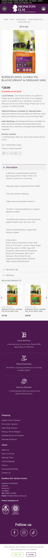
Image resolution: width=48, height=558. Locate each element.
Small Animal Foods (35, 19)
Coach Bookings (8, 461)
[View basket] (43, 8)
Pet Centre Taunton (9, 424)
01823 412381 (10, 493)
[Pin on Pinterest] (16, 153)
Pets (12, 19)
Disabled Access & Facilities (13, 435)
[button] (4, 8)
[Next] (46, 302)
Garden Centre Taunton (11, 420)
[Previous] (1, 302)
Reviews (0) (12, 269)
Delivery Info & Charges (11, 432)
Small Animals (21, 19)
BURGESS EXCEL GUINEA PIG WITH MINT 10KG (35, 310)
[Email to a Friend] (12, 153)
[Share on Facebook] (8, 153)
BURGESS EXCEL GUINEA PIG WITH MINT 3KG (12, 310)
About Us (5, 450)
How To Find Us (8, 454)
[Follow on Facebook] (14, 532)
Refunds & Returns (9, 439)
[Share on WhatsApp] (4, 153)
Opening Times (8, 458)
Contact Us (6, 473)
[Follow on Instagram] (24, 532)
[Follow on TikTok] (33, 532)
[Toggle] (4, 167)
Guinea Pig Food (24, 22)
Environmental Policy (10, 469)
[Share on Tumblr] (20, 153)
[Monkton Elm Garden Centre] (24, 8)
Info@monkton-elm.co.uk (17, 496)
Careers (5, 465)
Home (6, 19)
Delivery (10, 275)
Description (11, 167)
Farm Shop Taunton (9, 428)
